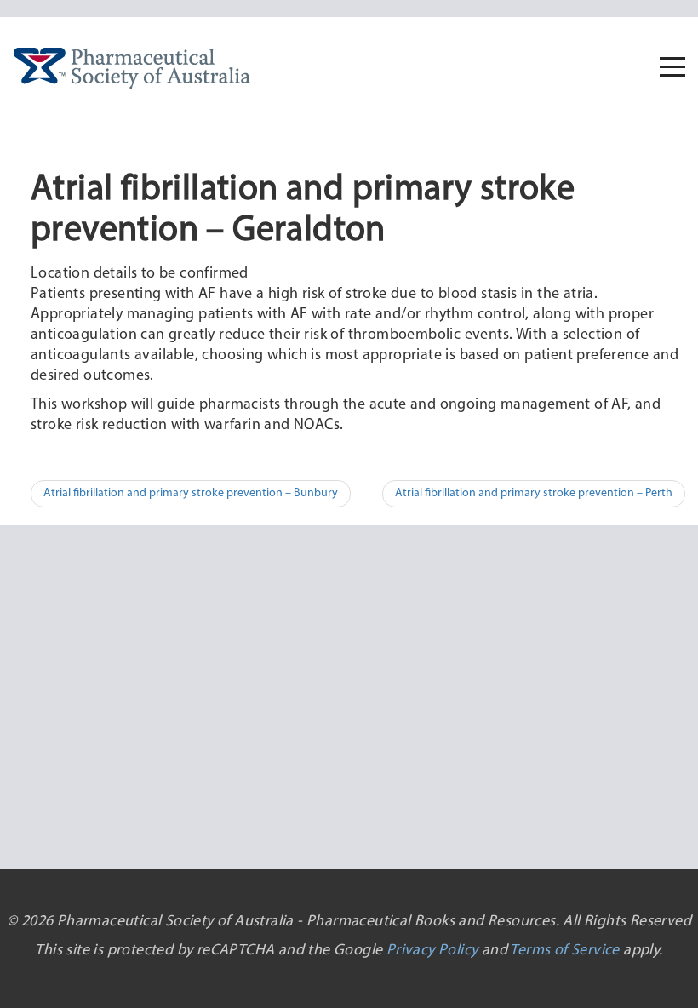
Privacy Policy (432, 951)
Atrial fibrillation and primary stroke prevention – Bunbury (190, 493)
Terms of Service (564, 951)
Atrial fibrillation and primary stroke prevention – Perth (533, 493)
